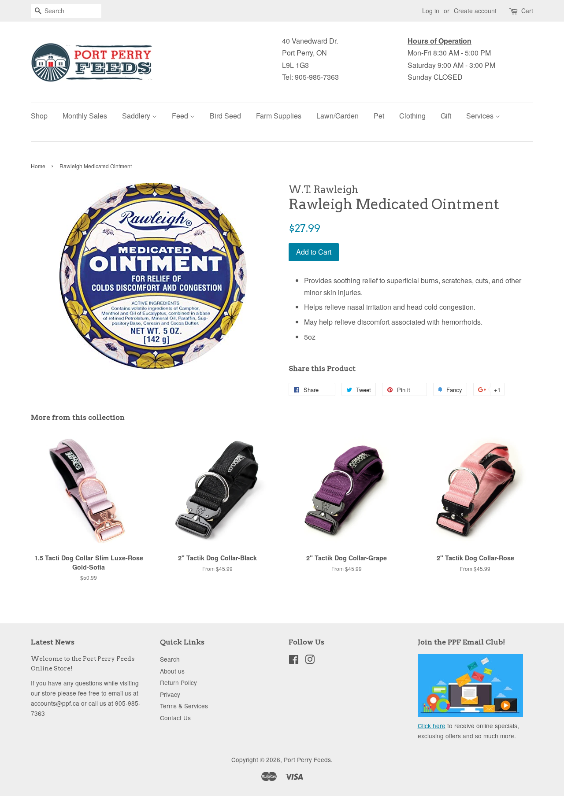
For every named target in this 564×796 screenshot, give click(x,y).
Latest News (52, 642)
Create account (475, 10)
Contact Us (175, 717)
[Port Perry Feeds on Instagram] (310, 660)
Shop (39, 116)
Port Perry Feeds (307, 759)
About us (172, 670)
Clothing (412, 116)
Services (480, 116)
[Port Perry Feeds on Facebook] (294, 660)
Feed (181, 116)
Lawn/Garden (337, 116)
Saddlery (137, 116)
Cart (527, 10)
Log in (430, 10)
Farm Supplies (278, 116)
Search (170, 659)
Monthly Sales (85, 116)
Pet (379, 116)
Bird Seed (225, 116)
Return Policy (178, 682)
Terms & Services (184, 705)
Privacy (170, 694)
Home (38, 166)
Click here (431, 725)
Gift (446, 116)
